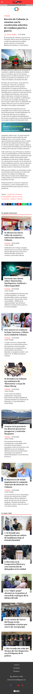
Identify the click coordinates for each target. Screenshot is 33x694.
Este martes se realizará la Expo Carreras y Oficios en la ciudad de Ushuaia (16, 332)
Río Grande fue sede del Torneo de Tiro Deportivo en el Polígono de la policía (16, 652)
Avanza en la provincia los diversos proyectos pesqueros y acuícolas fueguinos (15, 430)
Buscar (17, 671)
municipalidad (6, 196)
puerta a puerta (17, 196)
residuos (13, 199)
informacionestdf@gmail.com (16, 680)
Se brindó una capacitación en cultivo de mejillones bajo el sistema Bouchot (15, 536)
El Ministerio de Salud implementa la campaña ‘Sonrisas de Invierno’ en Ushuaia (16, 483)
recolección (5, 199)
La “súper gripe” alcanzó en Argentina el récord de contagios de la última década (16, 594)
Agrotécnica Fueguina (14, 194)
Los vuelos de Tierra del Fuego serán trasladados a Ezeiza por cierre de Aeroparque (15, 623)
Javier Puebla (12, 34)
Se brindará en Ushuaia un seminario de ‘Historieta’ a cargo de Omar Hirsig (15, 382)
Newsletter (16, 668)
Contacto (16, 665)
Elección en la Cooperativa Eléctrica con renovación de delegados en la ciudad (15, 565)
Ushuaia (7, 16)
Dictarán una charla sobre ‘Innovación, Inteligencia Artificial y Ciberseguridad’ (15, 282)
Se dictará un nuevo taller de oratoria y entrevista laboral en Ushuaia (14, 236)
